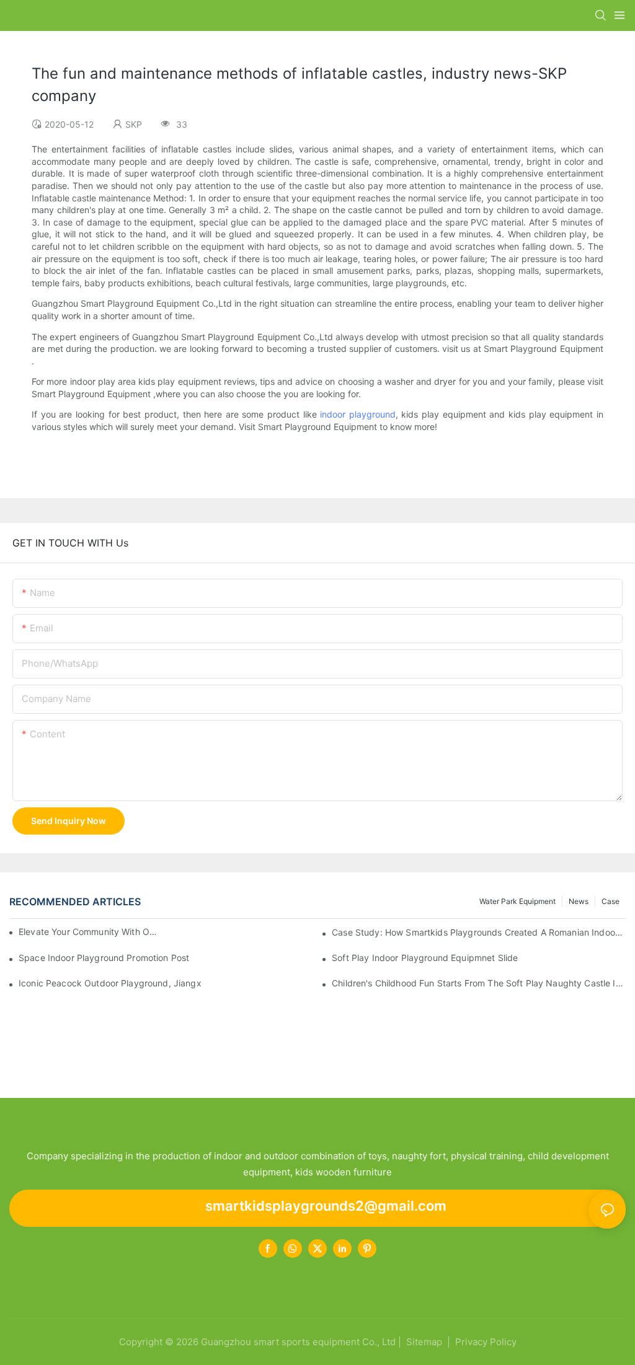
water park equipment (517, 901)
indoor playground (358, 414)
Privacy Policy (486, 1342)
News (578, 901)
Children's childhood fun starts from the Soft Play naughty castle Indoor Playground (479, 983)
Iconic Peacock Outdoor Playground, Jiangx (110, 983)
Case (610, 901)
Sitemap (423, 1342)
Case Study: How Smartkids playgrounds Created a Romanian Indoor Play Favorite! (479, 932)
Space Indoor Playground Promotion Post (104, 957)
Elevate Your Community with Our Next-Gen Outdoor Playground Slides (90, 931)
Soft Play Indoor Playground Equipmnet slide (425, 957)
